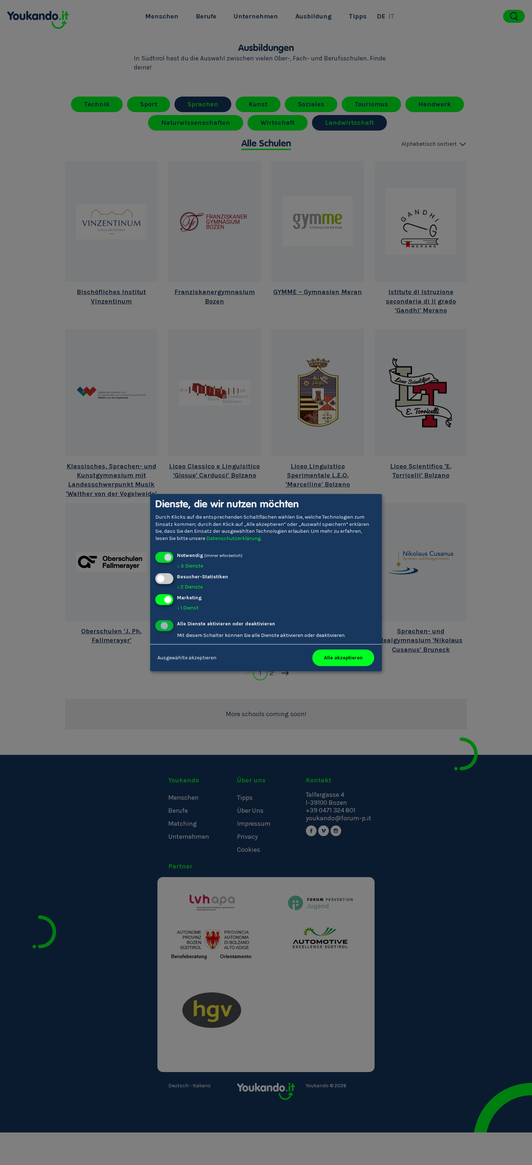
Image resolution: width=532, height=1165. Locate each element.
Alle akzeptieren (343, 658)
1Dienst (188, 608)
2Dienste (190, 587)
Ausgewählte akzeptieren (186, 658)
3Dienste (190, 566)
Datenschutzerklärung (233, 538)
